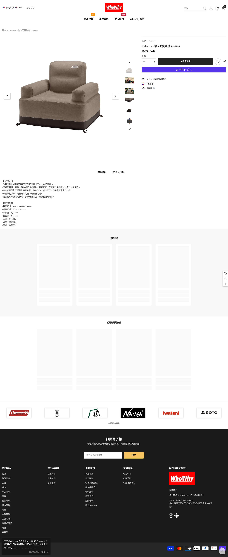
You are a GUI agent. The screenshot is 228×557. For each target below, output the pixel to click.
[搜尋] (195, 8)
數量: (144, 56)
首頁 (4, 30)
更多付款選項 (184, 74)
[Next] (115, 96)
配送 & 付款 (118, 172)
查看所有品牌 (114, 423)
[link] (54, 295)
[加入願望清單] (218, 61)
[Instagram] (176, 515)
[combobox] (192, 8)
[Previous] (7, 96)
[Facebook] (171, 515)
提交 (134, 455)
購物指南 (30, 8)
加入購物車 (186, 61)
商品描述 (102, 172)
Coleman (152, 41)
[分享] (223, 62)
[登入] (211, 8)
